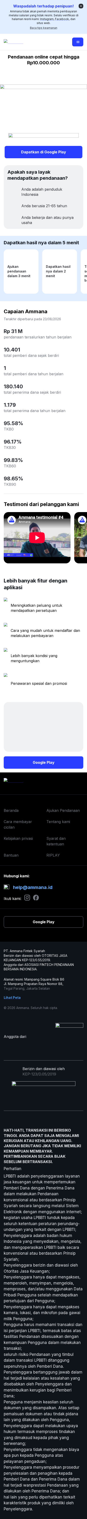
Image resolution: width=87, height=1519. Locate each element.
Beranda (11, 810)
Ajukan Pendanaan (63, 810)
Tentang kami (58, 821)
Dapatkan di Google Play (43, 152)
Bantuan (11, 855)
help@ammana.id (32, 887)
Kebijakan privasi (18, 838)
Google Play (44, 762)
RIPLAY (53, 855)
